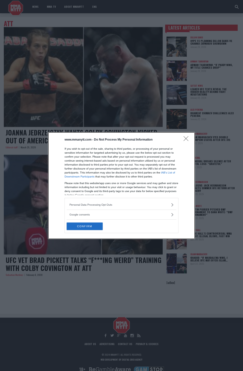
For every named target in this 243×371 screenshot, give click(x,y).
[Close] (187, 139)
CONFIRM (84, 226)
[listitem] (121, 205)
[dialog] (121, 185)
